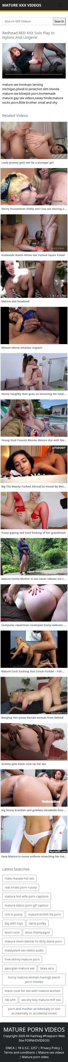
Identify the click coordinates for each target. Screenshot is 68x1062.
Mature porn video (35, 1057)
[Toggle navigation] (60, 5)
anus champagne (37, 932)
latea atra (47, 968)
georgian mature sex (20, 968)
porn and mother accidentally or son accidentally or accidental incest (34, 1011)
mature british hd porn (44, 914)
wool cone (12, 932)
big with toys (14, 923)
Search (59, 21)
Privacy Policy (50, 1048)
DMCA (10, 1048)
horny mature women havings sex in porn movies (34, 979)
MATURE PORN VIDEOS (34, 1029)
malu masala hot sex (19, 878)
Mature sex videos (51, 1052)
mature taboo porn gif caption (26, 905)
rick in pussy (13, 914)
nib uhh (10, 1000)
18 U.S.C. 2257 (27, 1048)
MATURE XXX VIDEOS (21, 5)
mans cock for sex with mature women (32, 991)
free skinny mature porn (22, 959)
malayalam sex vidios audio (24, 950)
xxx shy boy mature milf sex (41, 1000)
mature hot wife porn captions (27, 896)
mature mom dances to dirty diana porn (33, 941)
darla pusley (37, 923)
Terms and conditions (19, 1052)
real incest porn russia (21, 887)
